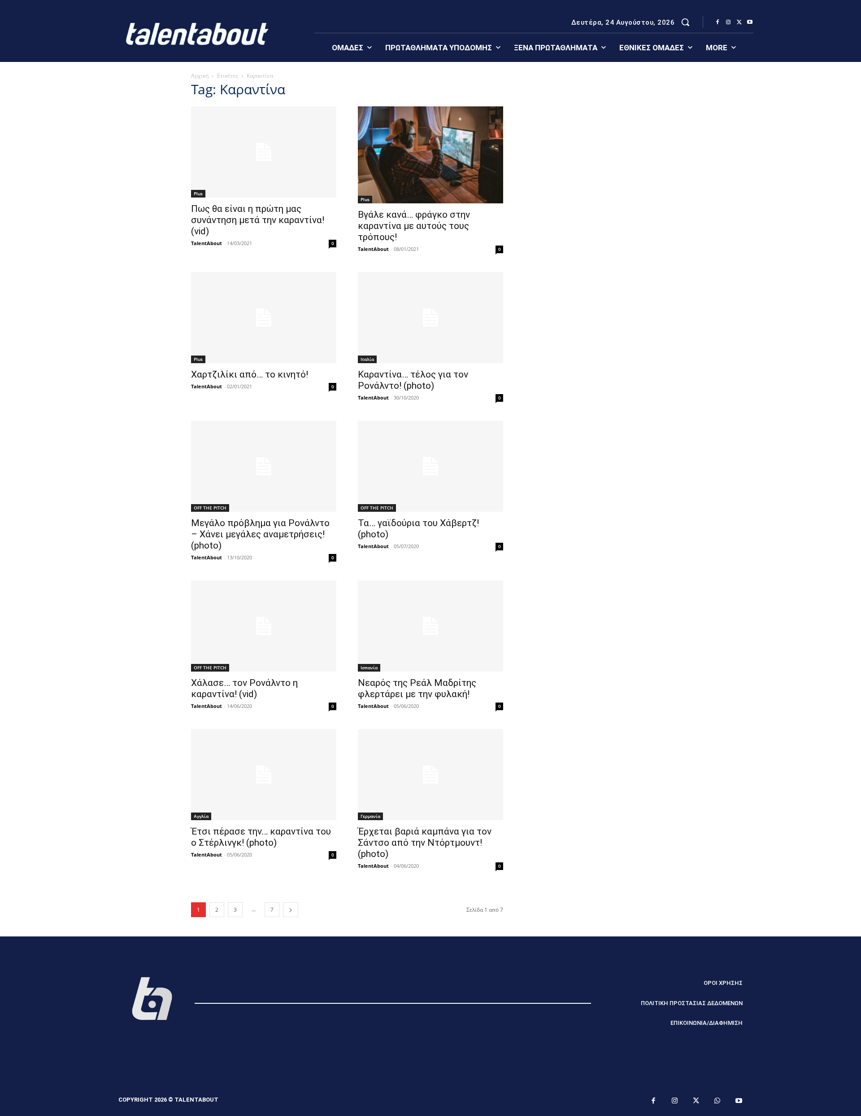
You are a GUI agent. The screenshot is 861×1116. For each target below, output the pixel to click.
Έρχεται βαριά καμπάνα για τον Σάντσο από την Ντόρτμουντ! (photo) (424, 842)
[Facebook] (717, 22)
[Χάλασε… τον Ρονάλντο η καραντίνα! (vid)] (263, 626)
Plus (198, 193)
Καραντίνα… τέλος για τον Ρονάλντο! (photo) (413, 380)
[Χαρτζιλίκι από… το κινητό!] (263, 317)
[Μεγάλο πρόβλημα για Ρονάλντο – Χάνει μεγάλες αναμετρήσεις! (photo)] (263, 466)
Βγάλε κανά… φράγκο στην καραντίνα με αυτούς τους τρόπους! (414, 225)
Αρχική (200, 75)
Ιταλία (367, 359)
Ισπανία (369, 667)
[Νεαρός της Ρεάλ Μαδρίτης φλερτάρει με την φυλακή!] (430, 626)
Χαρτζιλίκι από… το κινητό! (249, 374)
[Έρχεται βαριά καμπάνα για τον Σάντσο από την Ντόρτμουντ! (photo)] (430, 774)
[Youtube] (749, 22)
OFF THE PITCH (210, 508)
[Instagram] (728, 22)
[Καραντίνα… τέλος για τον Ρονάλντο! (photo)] (430, 317)
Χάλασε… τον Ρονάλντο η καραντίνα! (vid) (244, 688)
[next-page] (290, 909)
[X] (739, 22)
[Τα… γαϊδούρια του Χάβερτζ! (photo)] (430, 466)
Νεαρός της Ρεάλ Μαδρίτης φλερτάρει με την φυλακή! (417, 688)
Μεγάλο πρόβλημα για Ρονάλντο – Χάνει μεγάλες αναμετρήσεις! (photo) (260, 534)
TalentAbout (206, 243)
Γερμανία (370, 816)
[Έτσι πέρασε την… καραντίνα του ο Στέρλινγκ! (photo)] (263, 774)
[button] (685, 22)
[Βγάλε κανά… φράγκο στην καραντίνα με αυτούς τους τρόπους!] (430, 154)
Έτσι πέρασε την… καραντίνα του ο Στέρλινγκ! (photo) (261, 837)
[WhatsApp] (717, 1101)
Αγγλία (201, 816)
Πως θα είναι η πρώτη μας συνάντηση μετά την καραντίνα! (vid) (257, 220)
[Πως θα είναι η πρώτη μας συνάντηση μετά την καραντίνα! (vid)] (263, 152)
